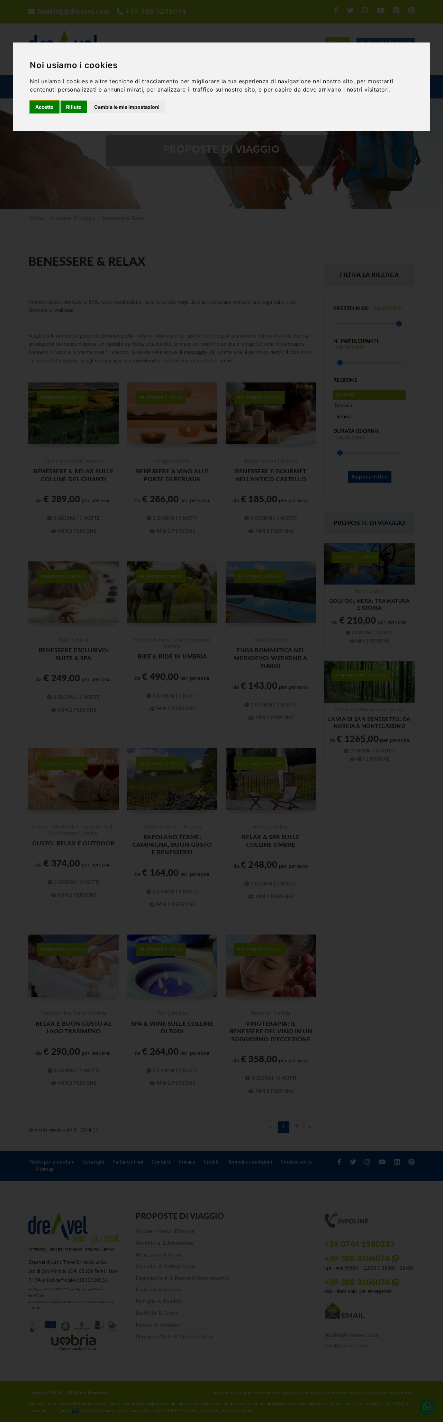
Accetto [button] (44, 107)
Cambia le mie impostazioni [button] (127, 107)
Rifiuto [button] (74, 107)
